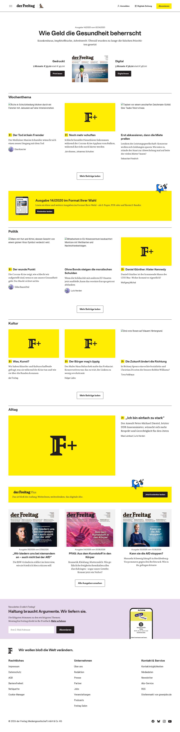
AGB (10, 677)
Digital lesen (123, 73)
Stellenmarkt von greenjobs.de (156, 694)
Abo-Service (147, 683)
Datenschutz (14, 672)
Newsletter (147, 677)
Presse (77, 677)
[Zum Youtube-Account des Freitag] (170, 721)
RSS (143, 689)
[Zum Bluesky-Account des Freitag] (158, 721)
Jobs (76, 689)
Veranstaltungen (82, 694)
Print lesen (57, 73)
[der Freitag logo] (26, 6)
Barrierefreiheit (15, 683)
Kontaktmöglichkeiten (152, 666)
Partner (78, 683)
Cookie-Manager (16, 694)
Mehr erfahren (58, 621)
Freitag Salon (80, 705)
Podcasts (79, 700)
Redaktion (79, 672)
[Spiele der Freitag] (41, 6)
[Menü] (10, 6)
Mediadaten (147, 672)
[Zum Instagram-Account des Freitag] (164, 721)
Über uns (78, 666)
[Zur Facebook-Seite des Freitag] (153, 721)
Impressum (13, 666)
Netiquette (14, 689)
